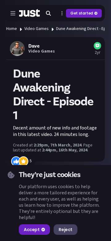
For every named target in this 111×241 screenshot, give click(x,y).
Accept (31, 229)
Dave (33, 46)
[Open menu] (12, 13)
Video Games (36, 29)
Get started (81, 13)
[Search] (48, 13)
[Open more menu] (62, 13)
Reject (65, 229)
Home (11, 29)
